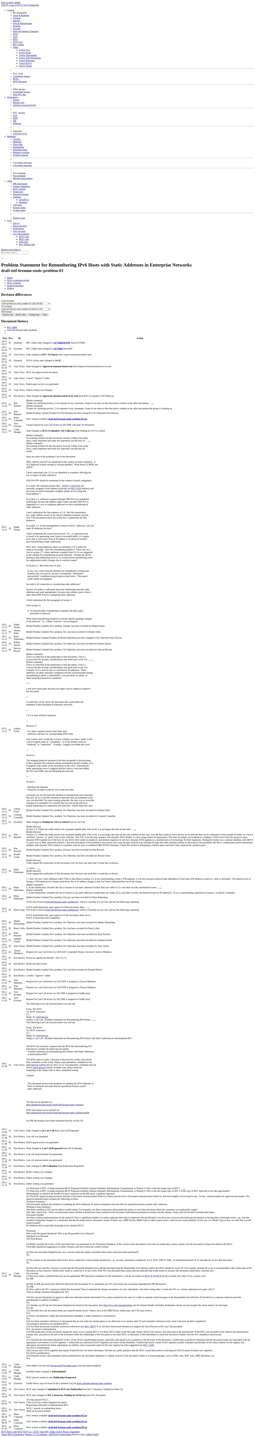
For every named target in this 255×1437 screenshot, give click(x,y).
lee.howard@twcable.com (63, 1365)
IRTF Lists (24, 239)
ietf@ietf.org (42, 1017)
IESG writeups (14, 283)
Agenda (16, 139)
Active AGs (24, 50)
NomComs (18, 191)
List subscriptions (21, 234)
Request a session (21, 152)
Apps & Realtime (21, 15)
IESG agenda (19, 189)
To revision (6, 306)
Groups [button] (10, 10)
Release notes (19, 207)
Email (95, 1434)
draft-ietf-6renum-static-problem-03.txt (67, 419)
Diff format (6, 311)
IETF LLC (18, 42)
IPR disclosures (20, 183)
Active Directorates (28, 55)
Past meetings (19, 176)
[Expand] (89, 441)
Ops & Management (22, 23)
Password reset (20, 226)
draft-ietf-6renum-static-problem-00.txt (67, 1427)
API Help (17, 205)
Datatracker (33, 5)
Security (17, 28)
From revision (7, 301)
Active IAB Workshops (30, 58)
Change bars (34, 315)
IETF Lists (24, 236)
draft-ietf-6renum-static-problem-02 (62, 902)
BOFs (16, 79)
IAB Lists (23, 242)
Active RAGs (25, 63)
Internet (16, 20)
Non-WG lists (19, 94)
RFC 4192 (78, 610)
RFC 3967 (90, 1326)
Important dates (20, 150)
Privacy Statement (71, 1432)
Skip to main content (10, 2)
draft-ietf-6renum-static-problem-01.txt (67, 1421)
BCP (20, 134)
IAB (15, 36)
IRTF (15, 39)
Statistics (17, 197)
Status (10, 277)
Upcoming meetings (22, 165)
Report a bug (19, 218)
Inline (45, 315)
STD (15, 134)
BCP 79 (160, 1276)
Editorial (17, 123)
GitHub (88, 1434)
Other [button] (9, 181)
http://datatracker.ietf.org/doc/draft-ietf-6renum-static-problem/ (55, 1104)
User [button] (9, 220)
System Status (64, 1434)
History (10, 288)
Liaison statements (21, 186)
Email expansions (15, 285)
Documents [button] (12, 97)
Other (15, 47)
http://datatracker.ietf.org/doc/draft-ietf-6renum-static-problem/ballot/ (57, 1112)
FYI (25, 134)
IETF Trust (39, 1432)
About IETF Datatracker (12, 1434)
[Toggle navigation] (2, 258)
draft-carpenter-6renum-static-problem (94, 1383)
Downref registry (21, 194)
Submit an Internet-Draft (24, 105)
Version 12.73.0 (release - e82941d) (41, 1434)
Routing (17, 26)
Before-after (21, 315)
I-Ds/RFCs (24, 199)
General (16, 18)
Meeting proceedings (22, 178)
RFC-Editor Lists (27, 244)
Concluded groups (21, 92)
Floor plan (18, 144)
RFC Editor (18, 44)
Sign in (16, 223)
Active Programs (27, 60)
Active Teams (25, 66)
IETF (3, 1432)
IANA (59, 1432)
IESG (15, 34)
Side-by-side (7, 315)
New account (19, 231)
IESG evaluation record (18, 280)
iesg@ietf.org (39, 1067)
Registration (18, 147)
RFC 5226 (148, 1345)
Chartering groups (21, 76)
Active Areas (25, 52)
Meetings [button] (11, 136)
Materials (17, 142)
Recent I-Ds (18, 102)
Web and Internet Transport (25, 31)
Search (16, 100)
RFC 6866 (12, 327)
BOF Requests (20, 81)
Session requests (20, 155)
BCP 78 (148, 1276)
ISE (15, 121)
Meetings (23, 202)
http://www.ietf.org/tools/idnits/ (117, 1305)
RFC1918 (76, 488)
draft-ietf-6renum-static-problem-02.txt (67, 1415)
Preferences (18, 228)
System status (19, 210)
